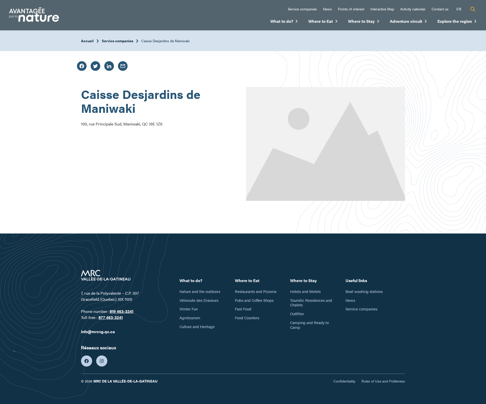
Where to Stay (364, 22)
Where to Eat (323, 22)
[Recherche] (473, 9)
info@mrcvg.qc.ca (98, 331)
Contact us (440, 8)
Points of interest (351, 8)
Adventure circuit (408, 22)
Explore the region (457, 22)
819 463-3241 (121, 311)
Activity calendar (413, 8)
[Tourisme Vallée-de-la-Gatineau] (34, 15)
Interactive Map (382, 8)
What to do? (284, 22)
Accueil (87, 40)
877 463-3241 (110, 317)
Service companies (302, 8)
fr (458, 9)
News (327, 8)
